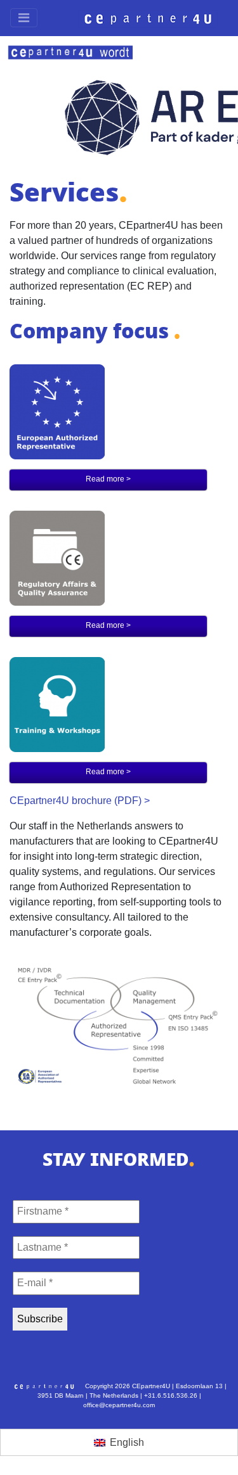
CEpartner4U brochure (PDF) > (80, 800)
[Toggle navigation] (23, 17)
